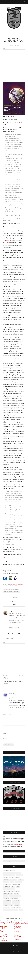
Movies (13, 886)
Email (4, 733)
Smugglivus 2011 (7, 900)
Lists (10, 884)
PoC (11, 893)
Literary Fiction (16, 884)
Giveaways (6, 879)
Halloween (20, 879)
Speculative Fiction (8, 591)
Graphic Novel (13, 879)
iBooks (18, 586)
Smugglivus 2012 (15, 900)
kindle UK (20, 584)
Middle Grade (7, 886)
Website (5, 738)
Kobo (13, 586)
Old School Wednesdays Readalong (11, 891)
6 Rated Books (9, 35)
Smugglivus (6, 898)
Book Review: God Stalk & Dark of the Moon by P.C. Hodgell (12, 637)
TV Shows (19, 907)
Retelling (16, 893)
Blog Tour (12, 870)
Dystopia (6, 589)
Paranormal (6, 893)
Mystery (18, 886)
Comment (14, 597)
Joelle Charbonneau (13, 589)
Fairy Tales (11, 877)
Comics (19, 872)
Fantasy (17, 877)
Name (4, 728)
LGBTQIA (5, 884)
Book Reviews (19, 35)
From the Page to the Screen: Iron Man (13, 681)
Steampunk (16, 905)
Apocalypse (6, 870)
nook (4, 586)
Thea (14, 604)
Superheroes (6, 907)
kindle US (15, 584)
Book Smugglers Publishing (10, 872)
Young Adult (16, 591)
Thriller (13, 907)
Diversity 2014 (20, 875)
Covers (13, 875)
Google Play (9, 586)
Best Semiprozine (19, 844)
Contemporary (7, 875)
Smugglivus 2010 (14, 898)
